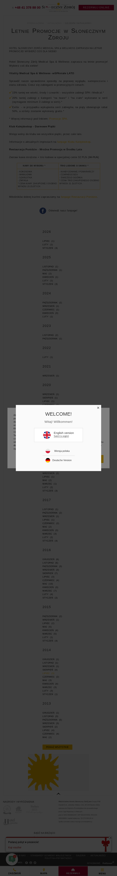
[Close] (98, 408)
